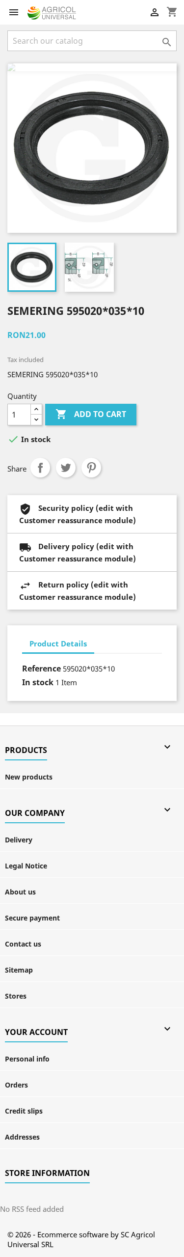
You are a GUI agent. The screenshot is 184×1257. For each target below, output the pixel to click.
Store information (47, 1173)
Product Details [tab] (58, 643)
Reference (41, 668)
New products (29, 777)
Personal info (27, 1058)
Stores (15, 996)
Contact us (23, 944)
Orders (16, 1084)
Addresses (22, 1137)
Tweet (66, 467)
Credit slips (24, 1111)
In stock (37, 682)
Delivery (18, 839)
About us (20, 891)
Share (40, 467)
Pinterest (91, 467)
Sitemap (19, 970)
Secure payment (32, 917)
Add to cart (90, 414)
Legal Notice (26, 865)
